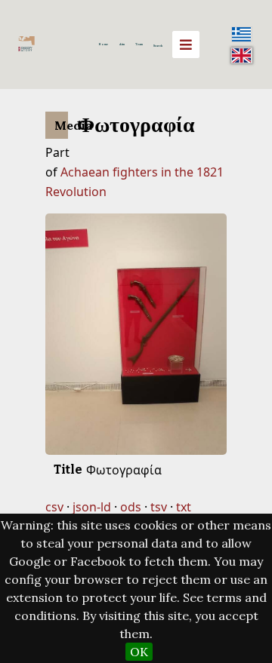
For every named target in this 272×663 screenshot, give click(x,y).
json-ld (92, 507)
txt (183, 507)
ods (130, 507)
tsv (158, 507)
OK (139, 651)
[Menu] (185, 44)
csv (54, 507)
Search (157, 46)
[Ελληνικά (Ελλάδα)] (241, 34)
